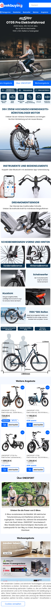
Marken (36, 12)
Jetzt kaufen (13, 425)
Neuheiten (17, 12)
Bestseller (27, 12)
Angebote (44, 12)
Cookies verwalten (13, 604)
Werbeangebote (42, 83)
